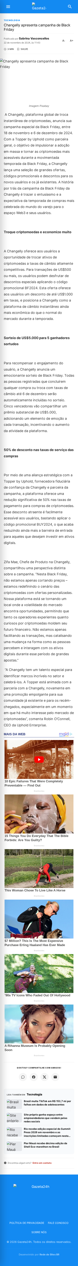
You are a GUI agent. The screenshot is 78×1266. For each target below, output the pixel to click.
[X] (44, 1077)
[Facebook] (34, 1077)
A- (63, 40)
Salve (24, 49)
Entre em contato (42, 1162)
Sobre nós (39, 1232)
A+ (71, 40)
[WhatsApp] (23, 1077)
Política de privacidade (26, 1222)
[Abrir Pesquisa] (70, 6)
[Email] (55, 1077)
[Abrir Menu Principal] (8, 6)
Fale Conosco (58, 1222)
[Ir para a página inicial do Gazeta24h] (39, 6)
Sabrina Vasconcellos (34, 38)
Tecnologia (12, 20)
